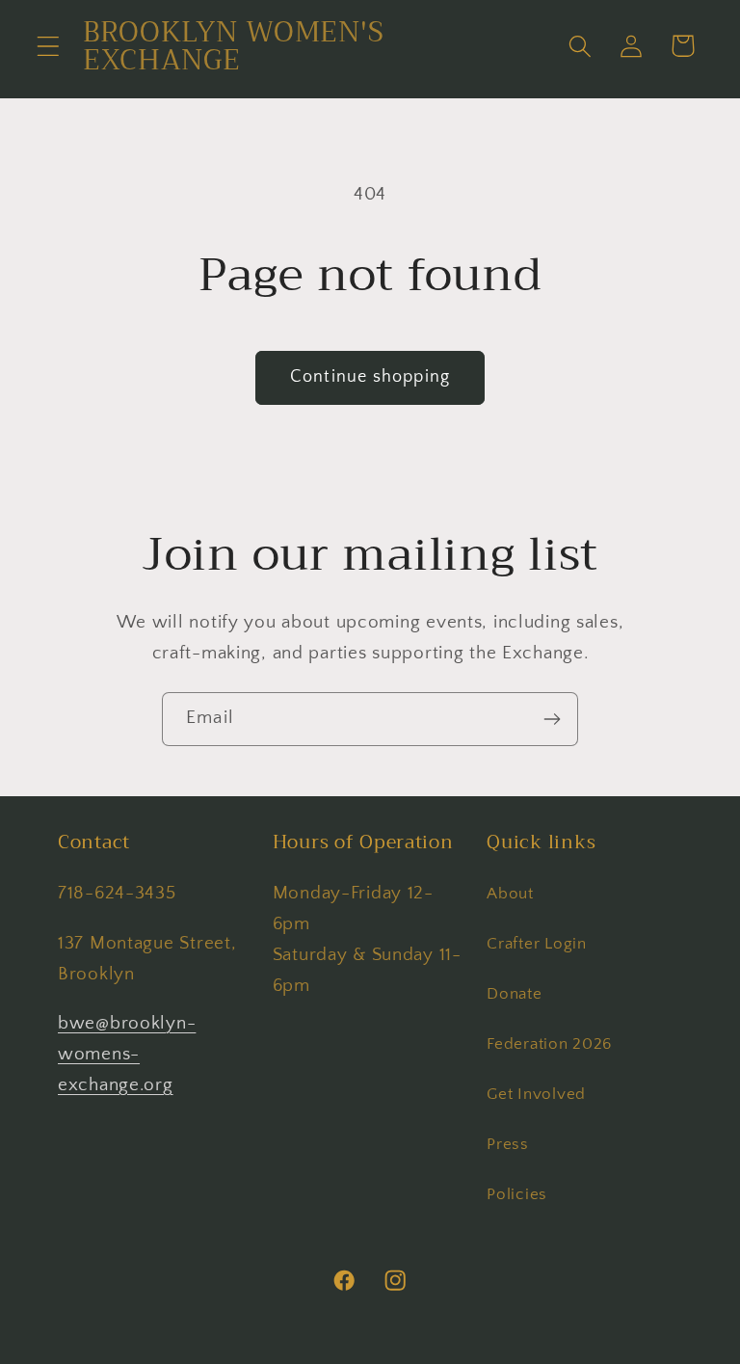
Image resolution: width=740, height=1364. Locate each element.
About (510, 893)
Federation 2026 (549, 1044)
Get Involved (536, 1094)
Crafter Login (536, 943)
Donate (514, 994)
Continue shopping (370, 377)
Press (508, 1144)
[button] (48, 45)
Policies (517, 1194)
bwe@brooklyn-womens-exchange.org (127, 1054)
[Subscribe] (551, 719)
